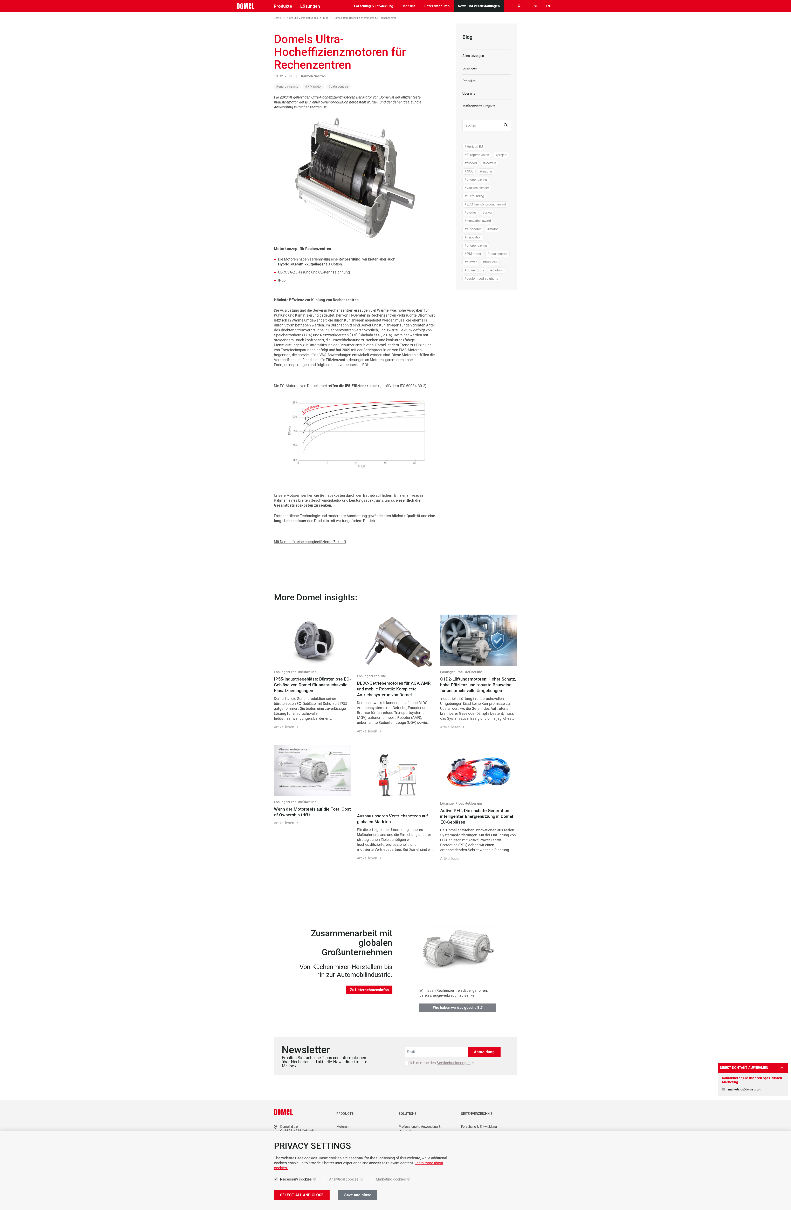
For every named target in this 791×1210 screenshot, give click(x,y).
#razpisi (486, 171)
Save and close (357, 1194)
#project (501, 155)
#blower (471, 262)
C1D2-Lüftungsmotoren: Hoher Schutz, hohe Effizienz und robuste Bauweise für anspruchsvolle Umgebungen (478, 685)
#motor (492, 229)
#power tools (474, 270)
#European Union (477, 155)
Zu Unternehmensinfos (369, 990)
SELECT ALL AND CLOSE (302, 1194)
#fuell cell (490, 262)
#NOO (469, 171)
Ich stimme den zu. (443, 1063)
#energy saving (287, 86)
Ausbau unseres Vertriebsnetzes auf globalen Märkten (392, 818)
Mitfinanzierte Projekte (478, 106)
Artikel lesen (284, 727)
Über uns (408, 6)
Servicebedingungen (453, 1063)
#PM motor (313, 86)
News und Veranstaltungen (479, 6)
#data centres (338, 86)
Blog (325, 17)
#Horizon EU (474, 147)
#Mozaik (489, 163)
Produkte (469, 81)
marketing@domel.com (744, 1089)
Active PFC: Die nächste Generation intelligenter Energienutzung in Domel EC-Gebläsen (476, 816)
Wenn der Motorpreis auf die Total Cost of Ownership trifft (312, 812)
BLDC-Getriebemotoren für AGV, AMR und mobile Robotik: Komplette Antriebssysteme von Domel (394, 689)
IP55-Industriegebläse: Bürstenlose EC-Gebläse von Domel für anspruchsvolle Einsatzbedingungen (312, 685)
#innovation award (478, 221)
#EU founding (474, 196)
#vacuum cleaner (477, 188)
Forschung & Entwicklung (373, 6)
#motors (496, 270)
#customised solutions (481, 278)
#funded (471, 163)
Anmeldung (484, 1051)
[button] (506, 125)
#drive (487, 213)
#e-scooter (473, 229)
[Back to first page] (246, 6)
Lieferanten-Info (437, 6)
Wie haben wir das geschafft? (458, 1007)
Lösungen (469, 68)
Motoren (342, 1127)
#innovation (473, 237)
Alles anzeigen (473, 56)
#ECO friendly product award (485, 204)
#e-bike (470, 213)
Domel (277, 17)
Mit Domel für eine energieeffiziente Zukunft (310, 542)
